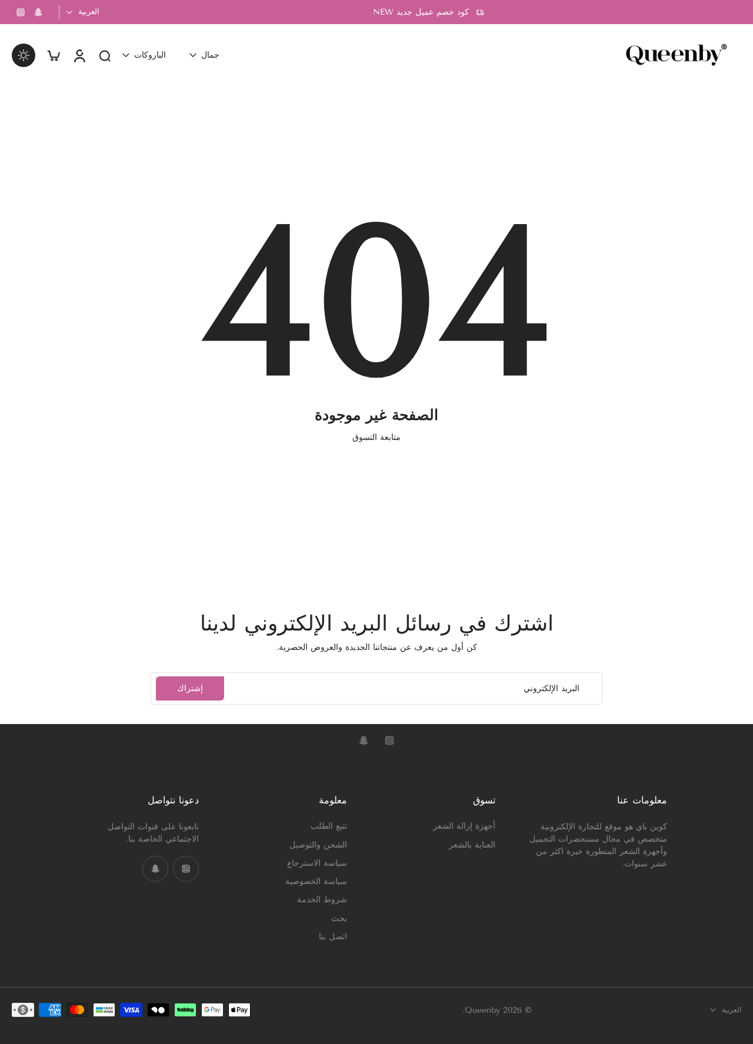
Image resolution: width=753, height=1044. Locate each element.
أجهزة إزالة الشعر (464, 826)
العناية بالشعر (472, 844)
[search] (105, 55)
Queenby (482, 1010)
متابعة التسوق (376, 437)
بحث (339, 918)
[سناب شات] (38, 12)
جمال (210, 55)
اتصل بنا (333, 936)
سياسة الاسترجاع (317, 863)
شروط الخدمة (322, 900)
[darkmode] (23, 55)
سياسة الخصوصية (316, 881)
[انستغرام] (20, 12)
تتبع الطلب (329, 826)
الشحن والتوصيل (318, 844)
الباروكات (150, 55)
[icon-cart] (53, 55)
